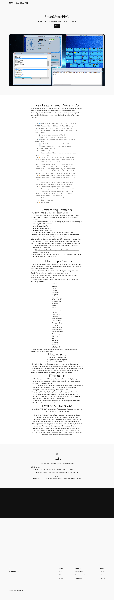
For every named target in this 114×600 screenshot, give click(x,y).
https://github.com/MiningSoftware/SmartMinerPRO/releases (60, 478)
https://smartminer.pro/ (66, 463)
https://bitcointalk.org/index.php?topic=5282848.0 (61, 473)
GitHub (57, 26)
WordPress (20, 590)
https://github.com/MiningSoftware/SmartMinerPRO (56, 469)
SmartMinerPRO (22, 3)
